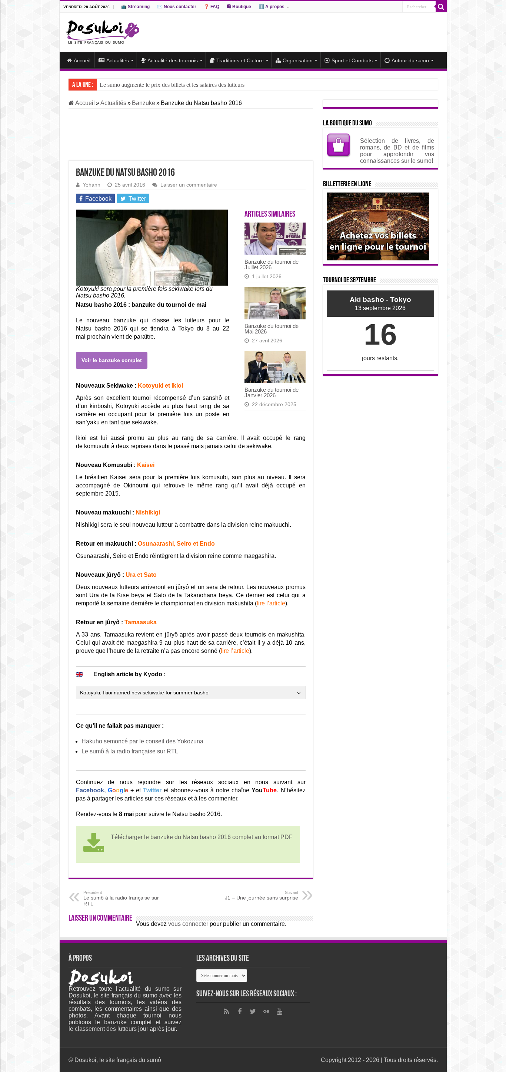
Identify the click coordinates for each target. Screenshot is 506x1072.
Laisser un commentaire (188, 185)
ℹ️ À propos (271, 6)
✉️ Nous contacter (176, 6)
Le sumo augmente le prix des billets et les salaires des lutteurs (172, 85)
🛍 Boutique (239, 6)
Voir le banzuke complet (111, 360)
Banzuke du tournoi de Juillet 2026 (271, 264)
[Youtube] (280, 1011)
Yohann (91, 185)
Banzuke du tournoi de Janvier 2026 (271, 392)
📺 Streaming (135, 6)
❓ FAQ (211, 6)
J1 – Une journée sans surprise (261, 895)
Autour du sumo (410, 60)
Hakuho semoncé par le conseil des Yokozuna (142, 741)
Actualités (117, 60)
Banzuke (143, 103)
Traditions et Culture (240, 60)
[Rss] (226, 1011)
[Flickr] (266, 1011)
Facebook (90, 790)
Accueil (82, 60)
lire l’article (271, 603)
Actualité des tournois (172, 60)
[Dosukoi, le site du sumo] (102, 31)
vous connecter (188, 924)
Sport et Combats (352, 60)
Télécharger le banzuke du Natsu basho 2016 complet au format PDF (202, 837)
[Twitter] (253, 1011)
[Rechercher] (441, 6)
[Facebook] (240, 1011)
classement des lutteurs (106, 1029)
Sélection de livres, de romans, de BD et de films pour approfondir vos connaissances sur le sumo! (397, 151)
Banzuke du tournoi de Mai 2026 (271, 329)
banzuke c (119, 1022)
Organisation (298, 60)
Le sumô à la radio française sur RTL (129, 751)
